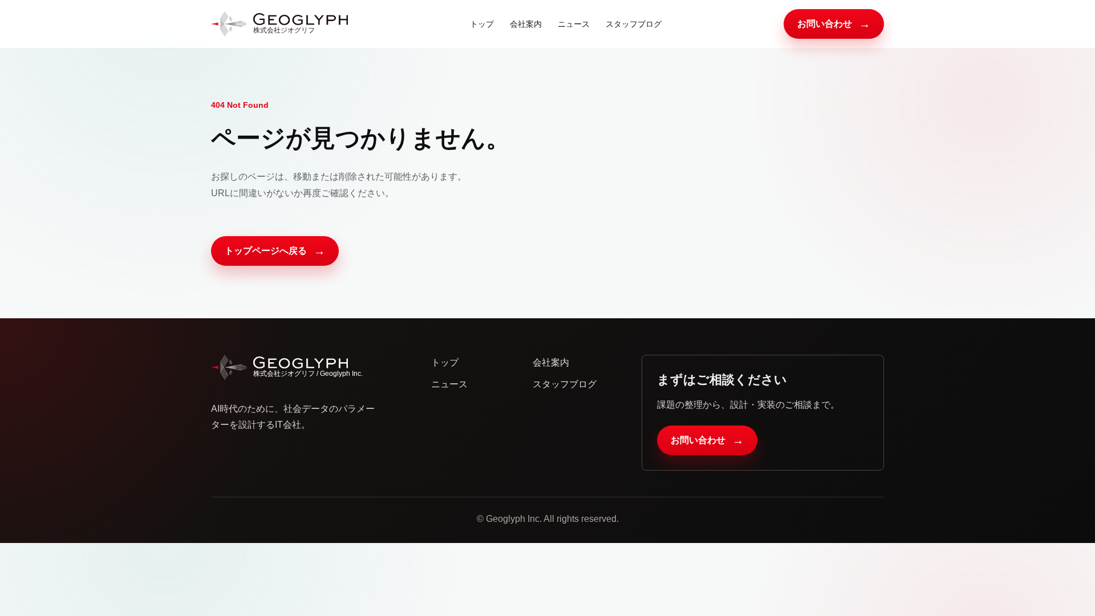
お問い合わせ (833, 24)
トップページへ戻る (275, 251)
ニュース (574, 24)
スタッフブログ (634, 24)
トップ (482, 24)
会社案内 (526, 24)
